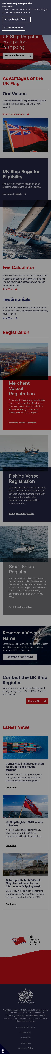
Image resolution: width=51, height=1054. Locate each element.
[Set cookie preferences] (5, 1049)
